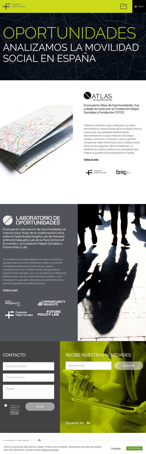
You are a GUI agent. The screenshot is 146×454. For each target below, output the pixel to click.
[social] (88, 422)
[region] (73, 447)
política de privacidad (14, 413)
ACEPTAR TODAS (134, 448)
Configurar (116, 448)
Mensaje (7, 383)
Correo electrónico (13, 371)
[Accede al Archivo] (123, 6)
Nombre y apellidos (13, 360)
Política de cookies (49, 450)
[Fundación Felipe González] (14, 6)
